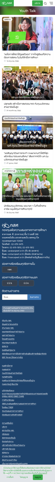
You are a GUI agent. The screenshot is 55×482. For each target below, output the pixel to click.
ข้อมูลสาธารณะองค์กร (10, 324)
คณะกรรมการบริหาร (9, 342)
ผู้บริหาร (5, 346)
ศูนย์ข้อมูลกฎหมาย (8, 349)
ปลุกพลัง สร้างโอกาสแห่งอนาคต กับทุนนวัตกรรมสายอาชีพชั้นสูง (27, 105)
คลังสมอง (5, 434)
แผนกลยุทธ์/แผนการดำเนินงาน (13, 331)
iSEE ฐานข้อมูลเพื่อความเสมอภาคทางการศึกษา (19, 403)
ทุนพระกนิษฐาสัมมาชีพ (10, 384)
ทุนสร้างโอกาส (7, 365)
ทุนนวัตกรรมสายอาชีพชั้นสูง (15, 118)
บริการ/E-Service (8, 448)
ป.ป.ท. (26, 283)
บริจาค (37, 3)
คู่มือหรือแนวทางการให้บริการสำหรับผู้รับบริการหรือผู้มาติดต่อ (24, 353)
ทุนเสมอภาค (6, 369)
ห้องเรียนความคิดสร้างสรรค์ (12, 414)
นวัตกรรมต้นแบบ (8, 390)
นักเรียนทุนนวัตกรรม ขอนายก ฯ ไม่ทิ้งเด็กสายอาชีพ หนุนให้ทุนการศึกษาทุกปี (25, 207)
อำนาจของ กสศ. (8, 327)
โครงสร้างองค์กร (8, 338)
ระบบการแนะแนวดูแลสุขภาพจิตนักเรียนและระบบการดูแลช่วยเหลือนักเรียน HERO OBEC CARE (25, 394)
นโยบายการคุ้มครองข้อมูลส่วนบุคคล (15, 463)
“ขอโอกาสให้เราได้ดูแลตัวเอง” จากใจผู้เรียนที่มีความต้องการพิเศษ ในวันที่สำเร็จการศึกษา (27, 55)
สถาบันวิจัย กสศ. (8, 430)
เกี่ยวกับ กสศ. (7, 320)
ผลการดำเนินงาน (8, 335)
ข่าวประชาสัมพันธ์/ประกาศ (11, 456)
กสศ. (10, 269)
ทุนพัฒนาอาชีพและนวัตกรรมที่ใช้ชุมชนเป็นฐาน (18, 380)
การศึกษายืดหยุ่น (8, 399)
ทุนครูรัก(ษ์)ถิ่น (7, 376)
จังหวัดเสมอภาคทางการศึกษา (12, 411)
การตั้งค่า (10, 477)
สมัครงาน (5, 452)
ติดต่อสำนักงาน (7, 441)
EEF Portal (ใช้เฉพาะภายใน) (12, 357)
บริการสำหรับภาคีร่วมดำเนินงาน (13, 445)
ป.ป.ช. (9, 283)
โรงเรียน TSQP (7, 407)
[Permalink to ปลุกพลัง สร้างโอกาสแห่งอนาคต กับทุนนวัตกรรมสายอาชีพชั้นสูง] (27, 83)
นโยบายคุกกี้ (42, 473)
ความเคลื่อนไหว (7, 423)
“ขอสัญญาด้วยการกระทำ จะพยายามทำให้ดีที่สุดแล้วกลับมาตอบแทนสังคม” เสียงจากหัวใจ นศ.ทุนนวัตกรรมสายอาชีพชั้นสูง (26, 156)
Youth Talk (27, 10)
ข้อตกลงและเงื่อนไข (8, 437)
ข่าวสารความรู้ (10, 170)
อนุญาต (38, 477)
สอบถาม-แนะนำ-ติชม (9, 459)
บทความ (8, 19)
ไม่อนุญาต (24, 477)
